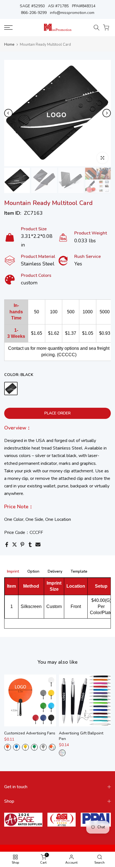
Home (9, 45)
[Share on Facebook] (6, 544)
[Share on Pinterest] (22, 544)
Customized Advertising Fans (29, 733)
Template (79, 571)
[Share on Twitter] (14, 544)
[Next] (106, 113)
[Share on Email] (37, 544)
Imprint (13, 571)
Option (33, 571)
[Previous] (8, 113)
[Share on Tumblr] (30, 544)
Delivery (55, 571)
